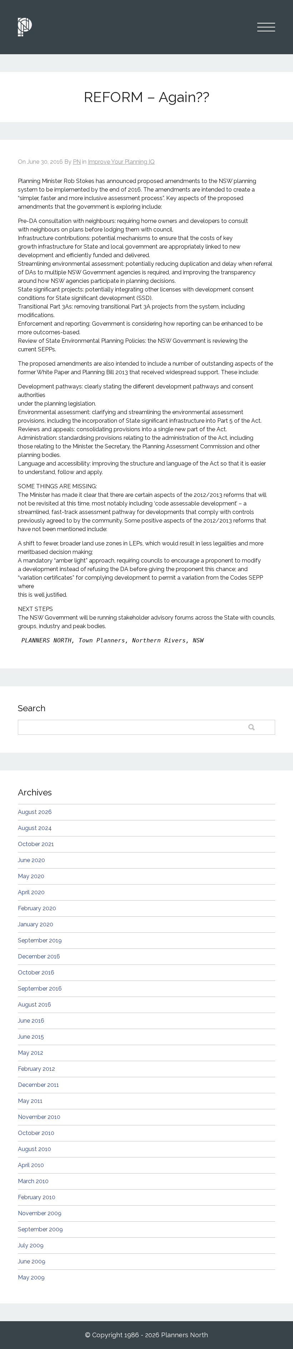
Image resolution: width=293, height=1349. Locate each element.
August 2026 (35, 812)
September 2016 (40, 988)
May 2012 (30, 1052)
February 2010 (36, 1197)
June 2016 (31, 1020)
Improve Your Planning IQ (121, 161)
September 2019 (40, 940)
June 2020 (31, 860)
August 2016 (34, 1004)
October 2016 (36, 972)
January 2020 (35, 924)
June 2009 (31, 1261)
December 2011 (38, 1084)
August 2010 (34, 1149)
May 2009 (31, 1277)
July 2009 (31, 1245)
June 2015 (31, 1036)
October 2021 (36, 844)
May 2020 (31, 876)
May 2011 (30, 1101)
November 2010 (39, 1117)
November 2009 (39, 1213)
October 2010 (36, 1133)
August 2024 (35, 828)
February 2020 (37, 908)
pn (77, 161)
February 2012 (36, 1068)
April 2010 (31, 1165)
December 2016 (39, 956)
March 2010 (33, 1181)
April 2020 (31, 892)
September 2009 (40, 1229)
